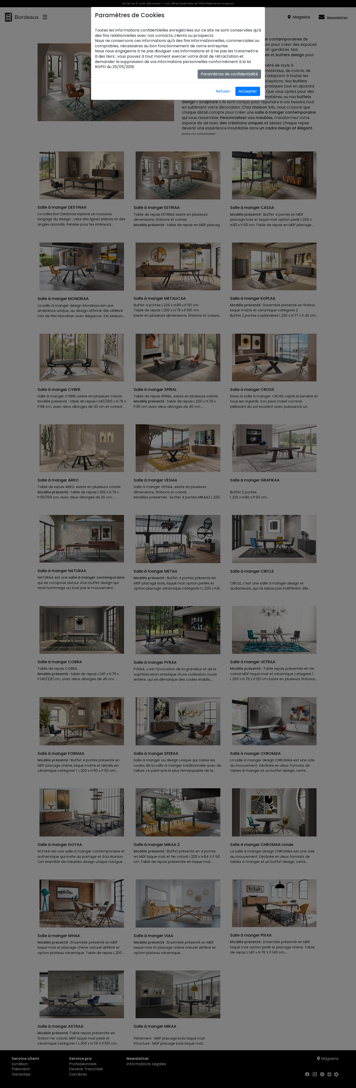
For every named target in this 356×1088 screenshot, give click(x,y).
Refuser (223, 91)
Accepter (248, 91)
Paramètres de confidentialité (229, 74)
